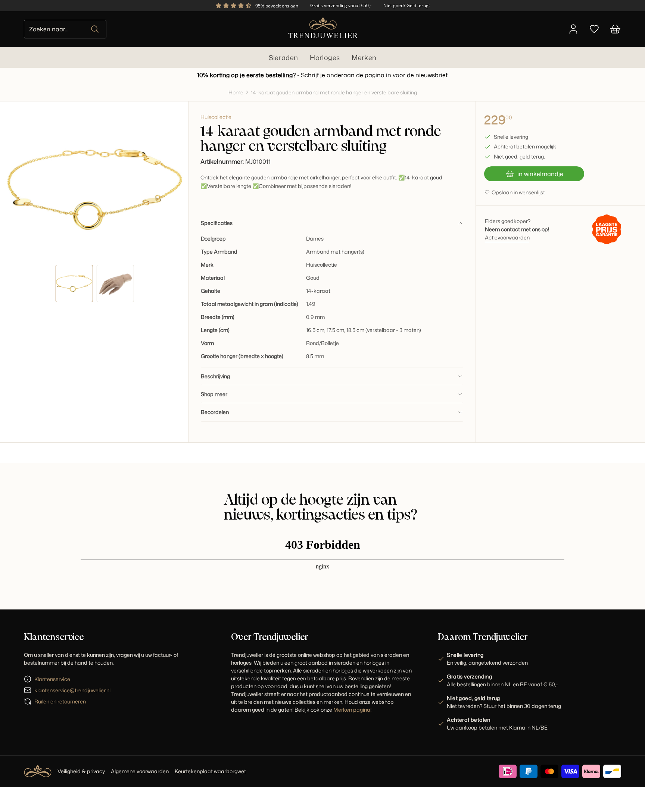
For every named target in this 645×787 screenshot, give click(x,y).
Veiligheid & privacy (81, 771)
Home (235, 92)
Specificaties (217, 222)
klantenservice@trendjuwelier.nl (72, 690)
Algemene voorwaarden (140, 771)
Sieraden (283, 57)
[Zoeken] (95, 29)
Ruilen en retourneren (60, 701)
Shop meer (214, 394)
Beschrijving (215, 376)
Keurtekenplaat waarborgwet (210, 771)
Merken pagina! (352, 709)
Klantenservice (52, 679)
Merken (364, 57)
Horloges (325, 57)
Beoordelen (215, 412)
